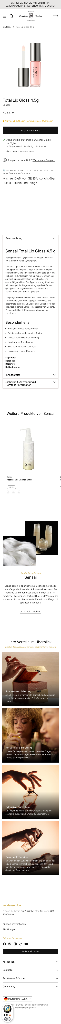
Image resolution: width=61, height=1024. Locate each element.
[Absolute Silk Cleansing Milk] (28, 446)
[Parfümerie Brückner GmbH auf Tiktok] (21, 944)
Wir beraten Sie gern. (44, 160)
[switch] (7, 1019)
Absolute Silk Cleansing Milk (19, 480)
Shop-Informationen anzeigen (20, 151)
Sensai (6, 104)
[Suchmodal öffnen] (11, 16)
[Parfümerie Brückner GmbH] (30, 16)
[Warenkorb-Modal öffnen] (55, 16)
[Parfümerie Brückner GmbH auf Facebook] (4, 944)
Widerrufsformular (30, 951)
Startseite (7, 27)
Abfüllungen (9, 929)
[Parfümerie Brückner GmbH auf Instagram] (15, 944)
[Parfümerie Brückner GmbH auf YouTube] (26, 944)
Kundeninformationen (14, 924)
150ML (11, 487)
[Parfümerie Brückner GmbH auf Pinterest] (10, 944)
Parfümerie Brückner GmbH (36, 1005)
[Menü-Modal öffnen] (4, 16)
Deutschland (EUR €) (18, 999)
